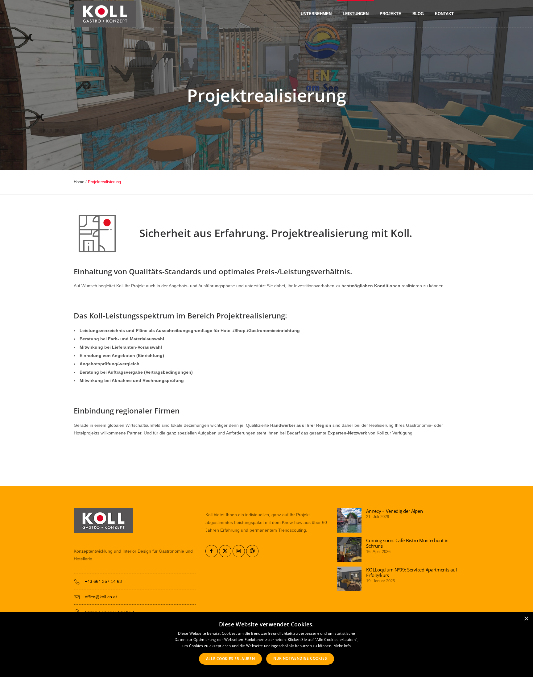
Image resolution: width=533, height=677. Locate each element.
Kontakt (444, 14)
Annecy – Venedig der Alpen (394, 511)
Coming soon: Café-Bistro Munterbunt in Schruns (407, 543)
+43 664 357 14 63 (103, 581)
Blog (418, 14)
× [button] (526, 619)
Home (79, 182)
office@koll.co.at (101, 596)
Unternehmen (316, 14)
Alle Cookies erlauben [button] (230, 658)
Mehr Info (342, 645)
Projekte (390, 14)
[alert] (266, 644)
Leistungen (356, 14)
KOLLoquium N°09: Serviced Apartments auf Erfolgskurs (411, 572)
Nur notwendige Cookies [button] (300, 658)
